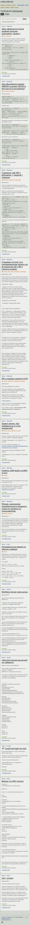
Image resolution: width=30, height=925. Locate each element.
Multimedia (9, 26)
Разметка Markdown (19, 917)
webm (19, 179)
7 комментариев (6, 164)
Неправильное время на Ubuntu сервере (14, 547)
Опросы (7, 7)
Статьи (14, 5)
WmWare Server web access (15, 592)
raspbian (16, 381)
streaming (23, 271)
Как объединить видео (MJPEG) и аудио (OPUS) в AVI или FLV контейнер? (14, 86)
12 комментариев (6, 538)
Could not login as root (15, 748)
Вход (27, 5)
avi (4, 91)
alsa (4, 36)
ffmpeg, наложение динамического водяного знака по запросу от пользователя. (14, 507)
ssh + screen (7, 878)
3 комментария (6, 462)
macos (9, 430)
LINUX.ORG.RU (7, 2)
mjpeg (12, 271)
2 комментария (6, 254)
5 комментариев (6, 415)
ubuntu (5, 551)
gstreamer (8, 36)
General (9, 589)
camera (5, 381)
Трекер (12, 7)
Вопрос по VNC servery (13, 781)
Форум (2, 7)
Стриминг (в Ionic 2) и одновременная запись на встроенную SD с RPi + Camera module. (15, 265)
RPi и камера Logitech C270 (15, 378)
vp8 (16, 179)
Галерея (8, 5)
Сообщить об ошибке (5, 918)
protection (9, 513)
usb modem (22, 381)
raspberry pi (12, 179)
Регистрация (20, 5)
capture (5, 271)
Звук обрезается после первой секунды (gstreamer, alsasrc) (13, 31)
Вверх (26, 917)
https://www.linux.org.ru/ (6, 919)
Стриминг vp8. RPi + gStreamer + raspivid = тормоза (12, 175)
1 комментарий (6, 76)
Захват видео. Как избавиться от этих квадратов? (11, 425)
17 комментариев (6, 773)
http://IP (12, 604)
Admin (8, 544)
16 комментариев (6, 583)
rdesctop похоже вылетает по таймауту (15, 661)
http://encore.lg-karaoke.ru (8, 489)
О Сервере (3, 917)
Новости (3, 5)
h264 (9, 271)
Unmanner (17, 11)
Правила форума (10, 917)
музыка (5, 475)
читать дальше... (6, 400)
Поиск (16, 7)
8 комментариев (6, 652)
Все (2, 14)
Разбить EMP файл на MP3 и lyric (14, 471)
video (19, 430)
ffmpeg (7, 91)
